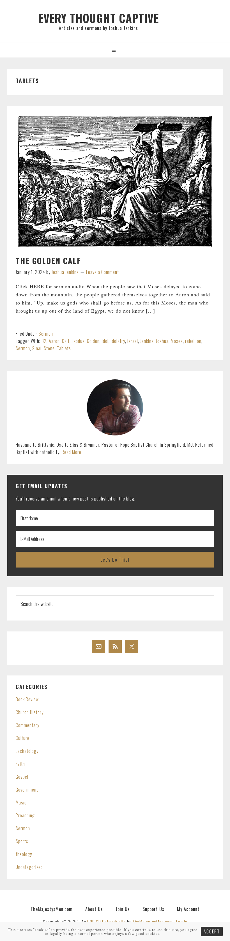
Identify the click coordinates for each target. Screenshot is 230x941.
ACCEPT (212, 931)
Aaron (54, 341)
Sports (22, 841)
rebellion (193, 341)
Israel (132, 341)
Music (21, 802)
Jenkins (147, 341)
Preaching (25, 815)
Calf (66, 341)
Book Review (27, 699)
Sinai (37, 348)
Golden (93, 341)
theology (24, 854)
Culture (22, 738)
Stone (49, 348)
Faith (20, 763)
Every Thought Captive (98, 18)
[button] (115, 50)
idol (105, 341)
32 (44, 341)
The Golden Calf (48, 260)
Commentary (27, 725)
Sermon (46, 333)
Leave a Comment (102, 272)
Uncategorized (29, 867)
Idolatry (118, 341)
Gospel (22, 776)
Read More (71, 452)
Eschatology (27, 751)
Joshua (162, 341)
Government (27, 789)
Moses (177, 341)
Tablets (64, 348)
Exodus (78, 341)
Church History (29, 712)
